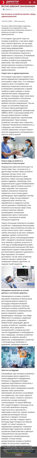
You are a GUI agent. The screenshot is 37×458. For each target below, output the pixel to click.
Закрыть (18, 455)
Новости (8, 9)
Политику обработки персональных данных (18, 452)
